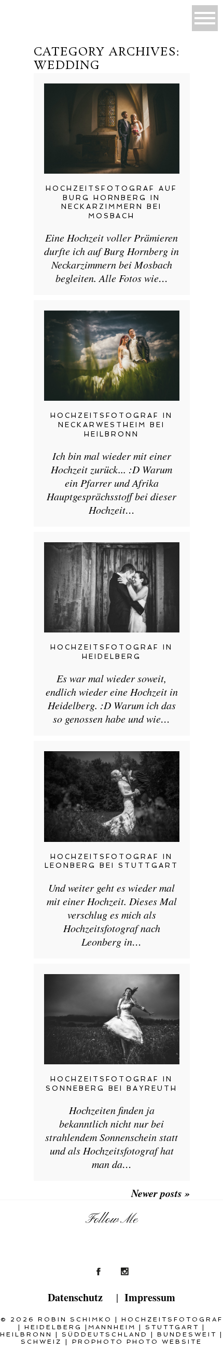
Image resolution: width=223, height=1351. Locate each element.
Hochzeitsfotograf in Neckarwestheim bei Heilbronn (111, 425)
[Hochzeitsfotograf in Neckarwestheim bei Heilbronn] (111, 356)
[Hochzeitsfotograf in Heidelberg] (111, 587)
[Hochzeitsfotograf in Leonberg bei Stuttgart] (111, 796)
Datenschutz (75, 1297)
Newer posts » (160, 1193)
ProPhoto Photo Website (137, 1341)
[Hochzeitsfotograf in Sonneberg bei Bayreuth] (111, 1019)
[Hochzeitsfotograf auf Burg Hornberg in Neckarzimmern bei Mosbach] (111, 128)
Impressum (149, 1297)
